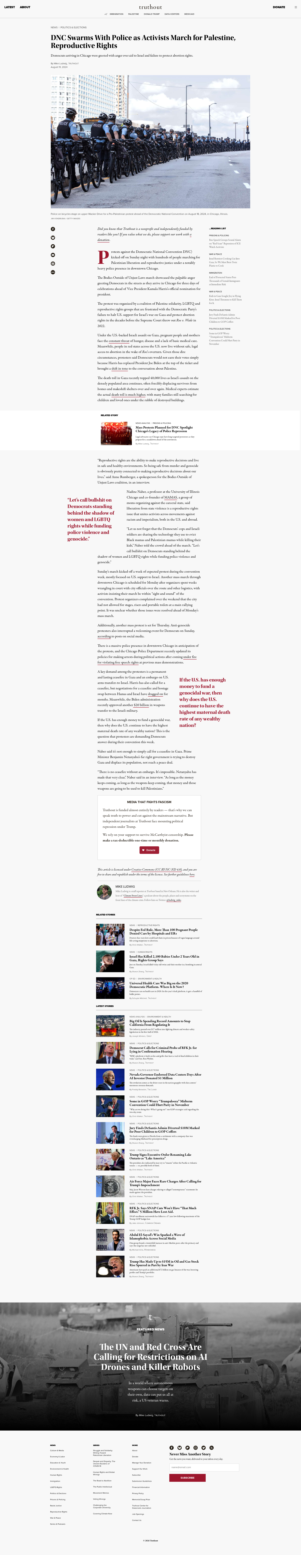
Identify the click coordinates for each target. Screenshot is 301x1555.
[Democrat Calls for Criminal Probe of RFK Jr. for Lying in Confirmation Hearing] (110, 1053)
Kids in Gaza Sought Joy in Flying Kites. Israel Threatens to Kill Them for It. (225, 299)
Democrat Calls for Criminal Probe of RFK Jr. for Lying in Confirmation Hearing (163, 1050)
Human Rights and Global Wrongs (104, 1473)
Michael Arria (137, 1249)
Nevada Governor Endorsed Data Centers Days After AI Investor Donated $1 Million (165, 1076)
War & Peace (55, 1518)
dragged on (155, 694)
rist (149, 1036)
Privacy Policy (138, 1493)
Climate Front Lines (133, 896)
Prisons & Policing (162, 423)
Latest (9, 7)
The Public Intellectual (102, 1486)
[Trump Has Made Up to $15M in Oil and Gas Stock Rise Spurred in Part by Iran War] (110, 1266)
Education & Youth (58, 1462)
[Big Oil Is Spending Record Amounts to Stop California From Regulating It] (110, 1026)
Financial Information (141, 1487)
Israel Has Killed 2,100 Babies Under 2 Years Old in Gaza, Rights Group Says (164, 958)
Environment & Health (150, 978)
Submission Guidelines (142, 1481)
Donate (279, 7)
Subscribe (136, 1475)
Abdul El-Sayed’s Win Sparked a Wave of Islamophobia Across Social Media (157, 1237)
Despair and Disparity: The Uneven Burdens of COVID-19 (104, 1463)
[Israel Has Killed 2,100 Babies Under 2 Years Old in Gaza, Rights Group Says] (110, 961)
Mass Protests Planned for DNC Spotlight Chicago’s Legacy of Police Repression (164, 429)
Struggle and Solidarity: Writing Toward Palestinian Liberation (103, 1453)
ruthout (73, 63)
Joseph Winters (138, 1036)
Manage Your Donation (141, 1462)
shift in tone (119, 368)
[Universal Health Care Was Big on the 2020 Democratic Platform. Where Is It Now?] (110, 988)
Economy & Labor (57, 1456)
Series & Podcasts (57, 1524)
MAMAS (170, 497)
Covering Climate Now (102, 1513)
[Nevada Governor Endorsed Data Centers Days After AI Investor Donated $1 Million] (110, 1079)
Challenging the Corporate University (102, 1506)
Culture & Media (57, 1450)
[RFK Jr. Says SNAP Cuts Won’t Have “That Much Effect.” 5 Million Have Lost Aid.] (110, 1213)
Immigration (116, 14)
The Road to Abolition (102, 1480)
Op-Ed (132, 978)
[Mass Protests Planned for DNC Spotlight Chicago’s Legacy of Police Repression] (116, 433)
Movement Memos (101, 1493)
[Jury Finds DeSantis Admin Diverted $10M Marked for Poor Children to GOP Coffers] (110, 1133)
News (54, 27)
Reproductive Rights (149, 925)
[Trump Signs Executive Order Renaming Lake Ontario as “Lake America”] (110, 1159)
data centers (172, 14)
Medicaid (189, 14)
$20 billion (141, 705)
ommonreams (153, 1223)
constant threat (119, 340)
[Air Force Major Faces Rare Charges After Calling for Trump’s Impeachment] (110, 1186)
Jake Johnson (138, 1223)
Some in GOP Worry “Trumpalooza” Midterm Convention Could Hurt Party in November (224, 339)
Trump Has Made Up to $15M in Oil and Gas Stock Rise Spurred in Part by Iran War (164, 1263)
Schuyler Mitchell (139, 998)
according (104, 636)
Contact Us (136, 1520)
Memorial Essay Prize (141, 1499)
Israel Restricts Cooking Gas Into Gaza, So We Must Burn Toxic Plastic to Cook (224, 262)
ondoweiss (150, 1250)
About (25, 7)
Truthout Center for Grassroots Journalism (141, 1506)
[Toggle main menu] (293, 7)
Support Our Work (139, 1468)
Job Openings (138, 1514)
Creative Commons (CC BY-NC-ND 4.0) (156, 869)
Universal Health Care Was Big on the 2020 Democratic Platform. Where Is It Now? (158, 985)
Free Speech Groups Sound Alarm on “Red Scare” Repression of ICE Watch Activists (225, 243)
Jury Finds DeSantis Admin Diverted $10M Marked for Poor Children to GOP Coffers (224, 318)
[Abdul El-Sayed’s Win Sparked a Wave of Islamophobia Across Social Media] (110, 1240)
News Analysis (143, 423)
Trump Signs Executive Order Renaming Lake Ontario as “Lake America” (160, 1156)
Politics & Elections (74, 27)
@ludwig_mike (173, 900)
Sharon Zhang (138, 971)
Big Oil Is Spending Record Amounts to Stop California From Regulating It (159, 1023)
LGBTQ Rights (56, 1487)
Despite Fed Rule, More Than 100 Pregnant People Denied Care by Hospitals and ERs (163, 932)
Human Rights (145, 952)
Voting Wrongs (99, 1499)
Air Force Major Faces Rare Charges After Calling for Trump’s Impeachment (165, 1183)
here (192, 874)
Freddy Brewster (139, 1089)
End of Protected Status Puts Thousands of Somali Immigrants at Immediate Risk (224, 281)
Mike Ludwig (60, 63)
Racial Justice (56, 1505)
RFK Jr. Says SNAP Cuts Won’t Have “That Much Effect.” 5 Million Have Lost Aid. (162, 1210)
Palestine (133, 14)
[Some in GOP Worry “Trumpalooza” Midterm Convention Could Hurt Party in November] (110, 1106)
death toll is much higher (128, 394)
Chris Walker (137, 944)
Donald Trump (152, 14)
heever (151, 1089)
